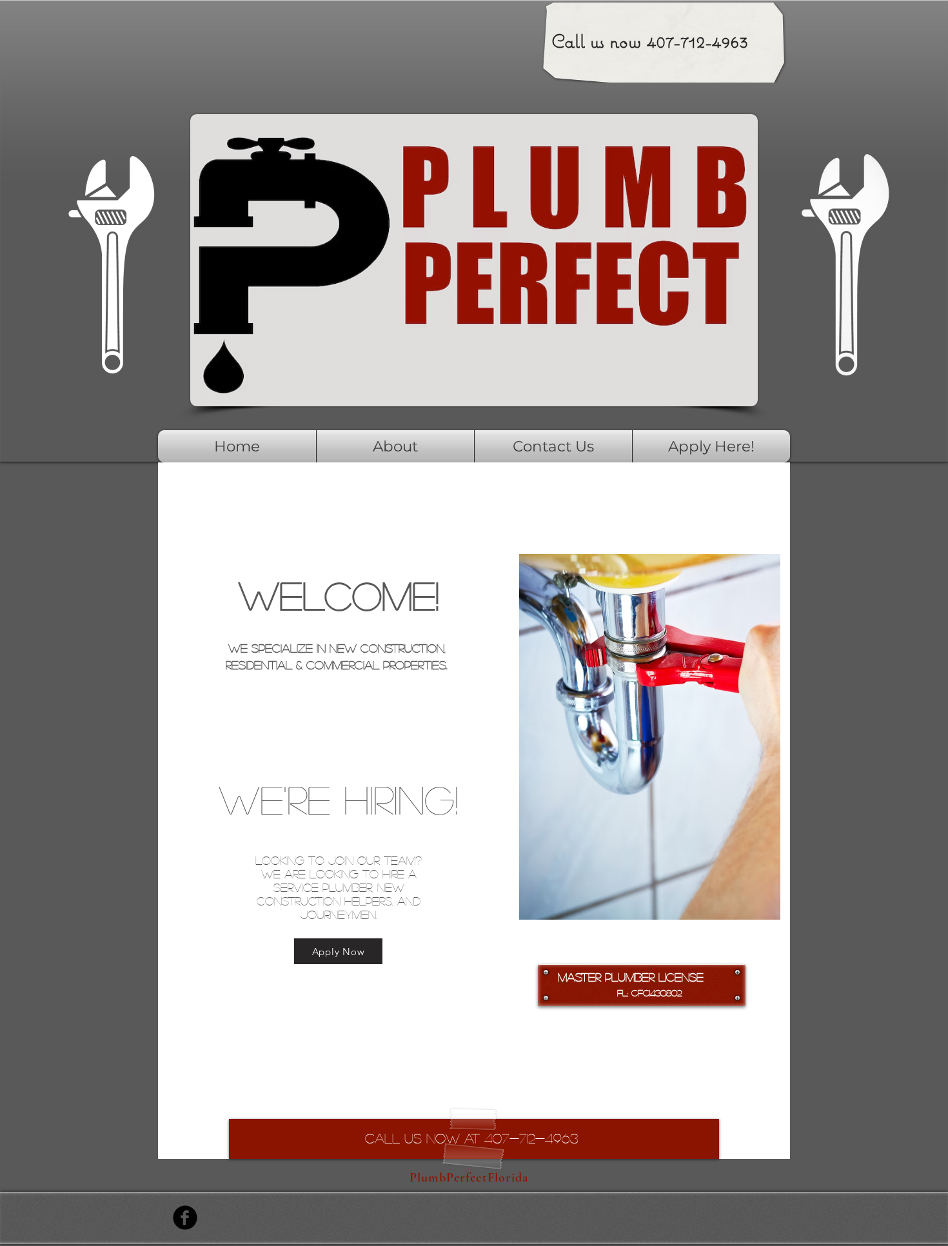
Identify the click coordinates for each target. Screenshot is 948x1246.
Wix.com (365, 1217)
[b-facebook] (185, 1217)
